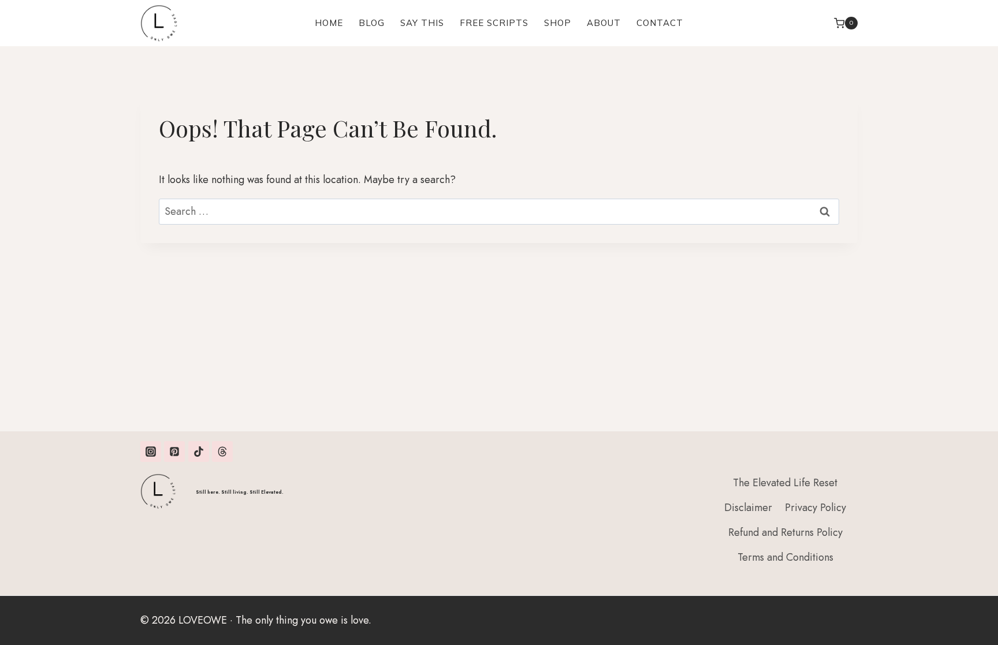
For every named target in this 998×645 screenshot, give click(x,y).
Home (329, 22)
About (604, 22)
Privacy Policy (815, 507)
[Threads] (222, 451)
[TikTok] (198, 451)
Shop (557, 22)
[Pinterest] (174, 451)
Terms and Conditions (785, 557)
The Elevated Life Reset (785, 482)
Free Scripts (494, 22)
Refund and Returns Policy (785, 532)
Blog (372, 22)
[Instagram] (150, 451)
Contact (659, 22)
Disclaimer (748, 507)
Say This (422, 22)
